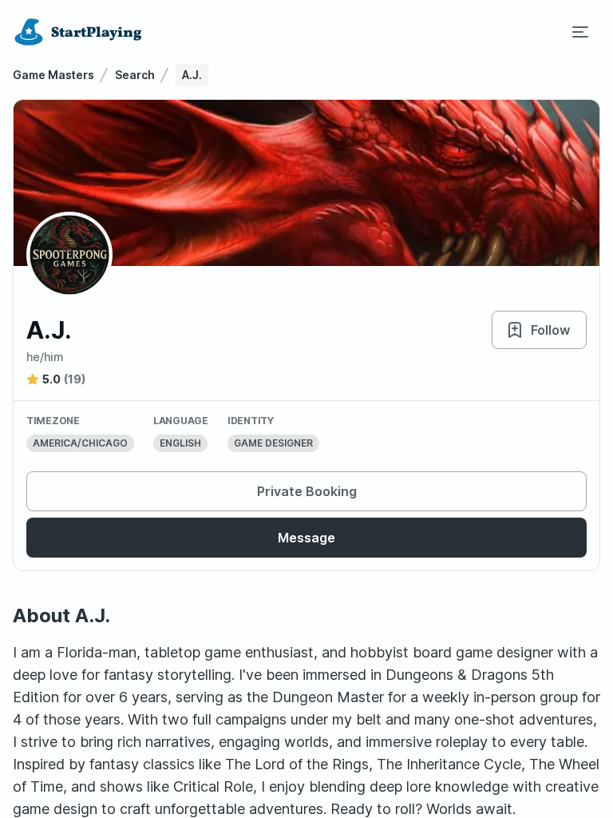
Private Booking (307, 491)
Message (306, 538)
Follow (550, 330)
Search (135, 74)
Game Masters (53, 74)
